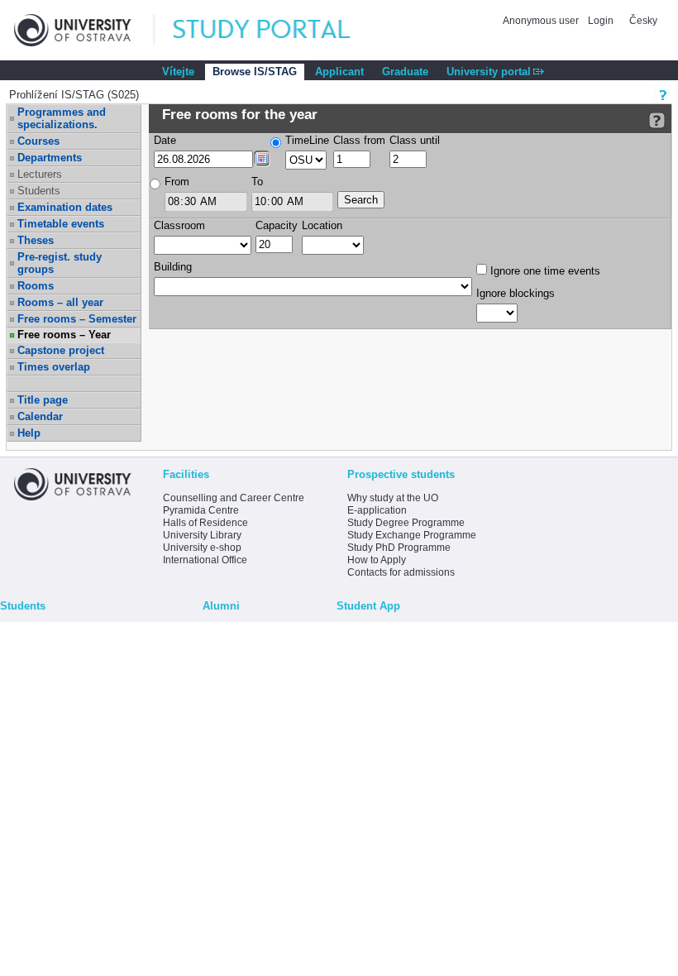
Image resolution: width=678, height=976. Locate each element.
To (257, 181)
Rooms (35, 286)
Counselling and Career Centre (233, 498)
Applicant (339, 71)
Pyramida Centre (201, 510)
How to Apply (376, 560)
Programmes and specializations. (61, 118)
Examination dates (64, 207)
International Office (205, 560)
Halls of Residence (205, 523)
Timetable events (60, 224)
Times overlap (53, 367)
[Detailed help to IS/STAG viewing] (657, 120)
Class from (359, 140)
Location (322, 225)
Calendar (40, 416)
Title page (42, 400)
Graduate (405, 71)
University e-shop (202, 547)
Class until (414, 140)
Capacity (276, 225)
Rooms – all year (60, 302)
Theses (35, 240)
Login (601, 20)
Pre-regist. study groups (59, 263)
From (177, 181)
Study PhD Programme (399, 547)
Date (165, 140)
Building (173, 267)
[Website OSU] (84, 30)
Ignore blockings (515, 293)
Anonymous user (542, 20)
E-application (377, 510)
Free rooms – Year (64, 334)
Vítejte (178, 71)
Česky (643, 20)
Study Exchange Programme (411, 535)
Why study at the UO (392, 498)
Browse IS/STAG (254, 71)
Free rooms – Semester (76, 319)
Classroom (179, 225)
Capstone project (60, 350)
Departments (49, 157)
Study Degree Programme (406, 523)
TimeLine (307, 140)
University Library (202, 535)
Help (29, 433)
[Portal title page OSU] (277, 30)
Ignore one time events (543, 271)
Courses (38, 141)
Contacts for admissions (401, 572)
